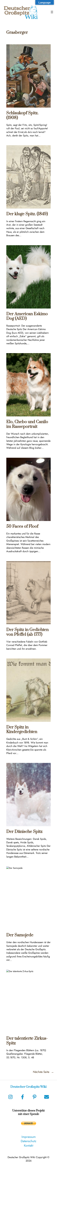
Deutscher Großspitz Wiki (28, 1087)
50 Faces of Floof (22, 526)
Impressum (29, 1137)
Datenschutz (28, 1141)
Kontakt (28, 1145)
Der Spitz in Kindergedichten (21, 729)
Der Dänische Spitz (24, 831)
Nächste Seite (43, 1072)
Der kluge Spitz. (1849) (27, 214)
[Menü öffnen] (52, 12)
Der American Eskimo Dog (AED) (27, 316)
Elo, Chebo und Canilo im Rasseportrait (27, 424)
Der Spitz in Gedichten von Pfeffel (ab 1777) (27, 632)
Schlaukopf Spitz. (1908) (22, 115)
